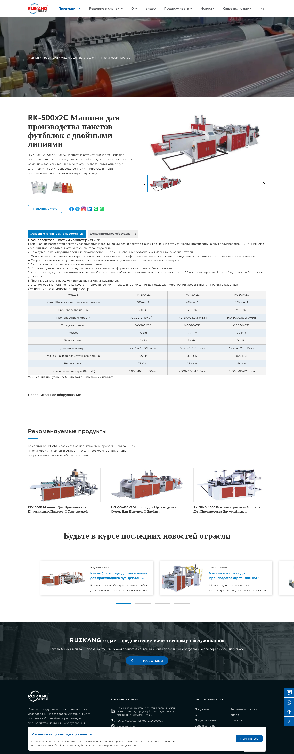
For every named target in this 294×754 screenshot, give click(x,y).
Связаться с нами (237, 8)
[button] (123, 603)
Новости (208, 8)
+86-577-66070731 (126, 720)
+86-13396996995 (152, 720)
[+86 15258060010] (289, 702)
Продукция (67, 8)
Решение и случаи (104, 8)
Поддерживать (176, 8)
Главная (33, 57)
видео (151, 8)
